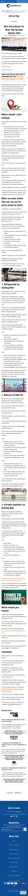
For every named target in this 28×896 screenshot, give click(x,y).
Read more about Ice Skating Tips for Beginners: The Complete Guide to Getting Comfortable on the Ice (14, 757)
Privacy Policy (14, 862)
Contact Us (18, 811)
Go (25, 829)
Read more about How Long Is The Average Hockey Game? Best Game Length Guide (14, 780)
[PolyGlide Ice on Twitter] (11, 816)
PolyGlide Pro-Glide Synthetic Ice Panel (13, 77)
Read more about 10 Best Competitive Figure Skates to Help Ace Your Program (14, 732)
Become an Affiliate (14, 875)
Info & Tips (9, 11)
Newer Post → (18, 792)
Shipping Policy (14, 854)
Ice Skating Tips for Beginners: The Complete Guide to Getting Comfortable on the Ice (14, 744)
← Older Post (9, 792)
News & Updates (14, 845)
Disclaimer (14, 871)
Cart (22, 1)
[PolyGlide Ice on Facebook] (14, 816)
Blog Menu (14, 21)
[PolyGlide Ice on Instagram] (17, 816)
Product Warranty (14, 849)
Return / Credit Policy (14, 858)
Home (3, 11)
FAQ (14, 841)
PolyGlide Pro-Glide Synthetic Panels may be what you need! (13, 689)
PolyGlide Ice (16, 891)
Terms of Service (14, 867)
